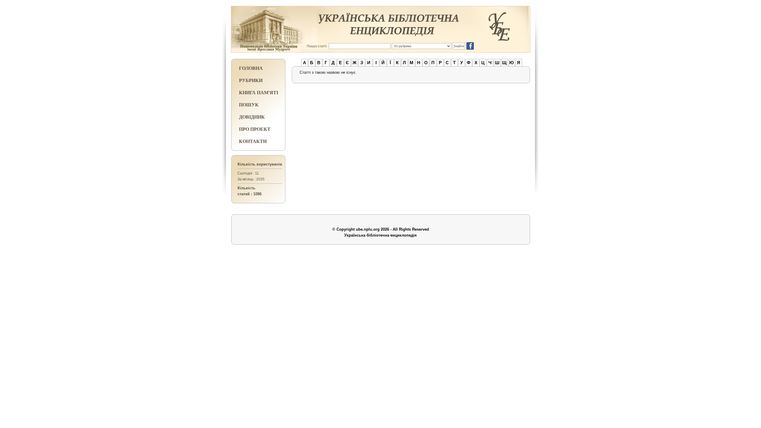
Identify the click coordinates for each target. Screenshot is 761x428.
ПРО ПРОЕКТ (255, 128)
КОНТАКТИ (253, 141)
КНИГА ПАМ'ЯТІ (258, 92)
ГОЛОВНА (251, 67)
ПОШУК (249, 104)
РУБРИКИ (250, 80)
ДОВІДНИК (252, 116)
